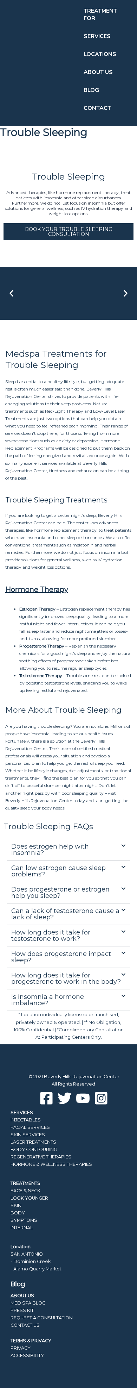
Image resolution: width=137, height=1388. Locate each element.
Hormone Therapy (36, 589)
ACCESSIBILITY (27, 1355)
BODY (18, 1212)
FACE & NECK (25, 1190)
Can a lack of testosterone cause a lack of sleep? (65, 914)
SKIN (16, 1205)
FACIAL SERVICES (30, 1127)
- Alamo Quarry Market (36, 1268)
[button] (11, 293)
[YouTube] (83, 1098)
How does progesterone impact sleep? (61, 957)
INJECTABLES (26, 1120)
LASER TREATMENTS (33, 1142)
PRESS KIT (22, 1310)
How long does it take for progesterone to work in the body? (66, 978)
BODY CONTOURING (34, 1149)
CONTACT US (25, 1325)
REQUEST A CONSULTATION (42, 1317)
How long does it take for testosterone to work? (50, 936)
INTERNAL (22, 1227)
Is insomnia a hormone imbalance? (47, 1000)
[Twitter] (65, 1098)
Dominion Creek (32, 1261)
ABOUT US (22, 1295)
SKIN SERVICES (28, 1134)
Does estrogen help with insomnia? (50, 850)
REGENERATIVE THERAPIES (41, 1156)
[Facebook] (46, 1098)
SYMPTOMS (24, 1220)
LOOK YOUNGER (29, 1198)
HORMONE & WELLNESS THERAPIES (51, 1164)
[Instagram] (101, 1098)
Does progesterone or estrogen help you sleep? (60, 893)
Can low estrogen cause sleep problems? (58, 871)
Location (21, 1246)
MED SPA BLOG (28, 1303)
